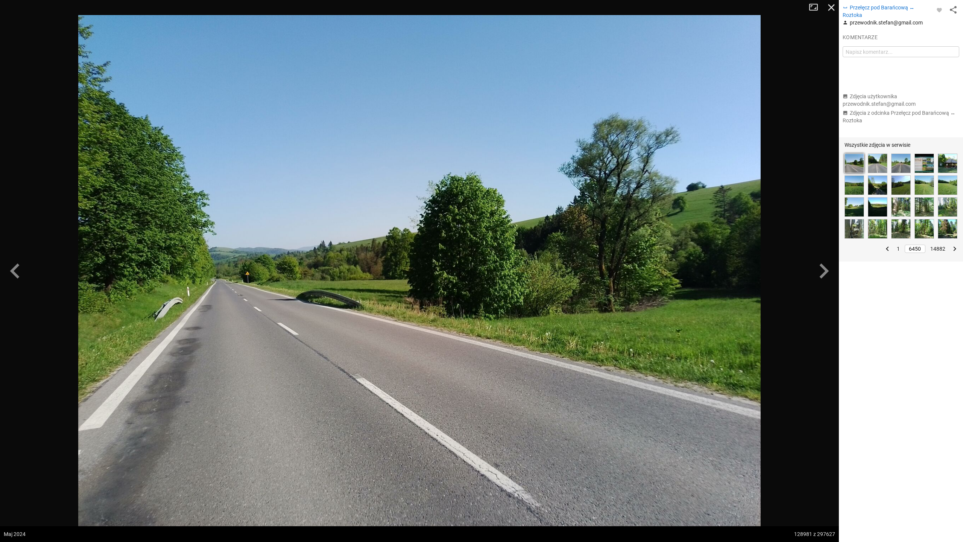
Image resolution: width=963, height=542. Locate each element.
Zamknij (831, 7)
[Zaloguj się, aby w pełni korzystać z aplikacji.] (939, 10)
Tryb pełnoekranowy (816, 7)
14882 (937, 249)
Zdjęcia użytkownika (879, 100)
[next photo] (824, 271)
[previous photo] (15, 271)
